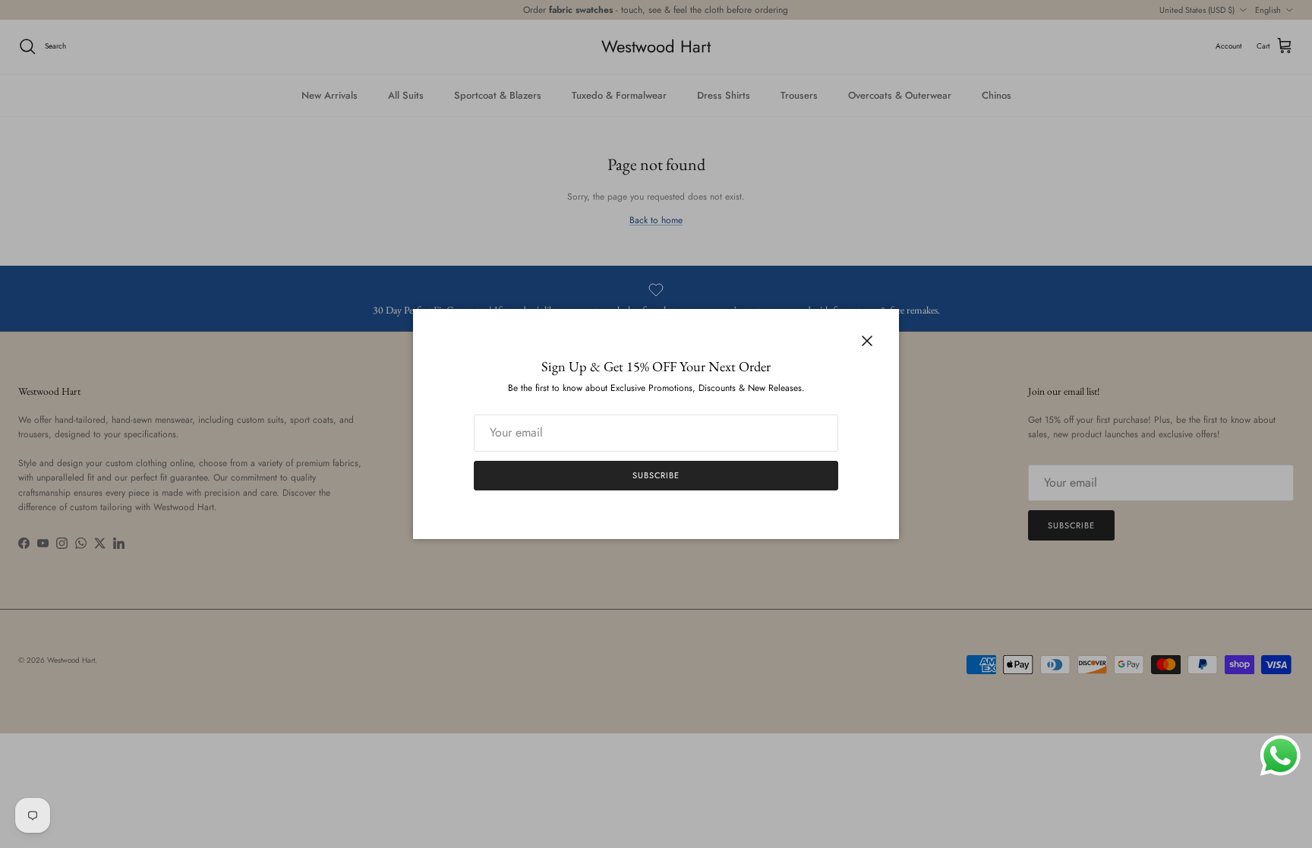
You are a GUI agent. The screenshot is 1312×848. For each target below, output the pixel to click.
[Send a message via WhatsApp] (1280, 756)
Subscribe (656, 475)
